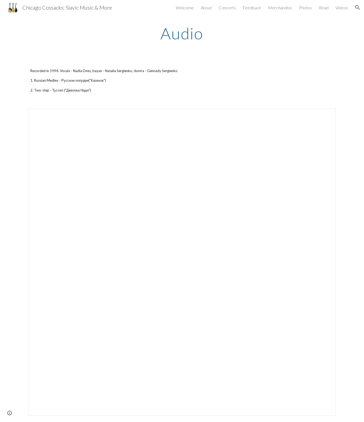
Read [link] (324, 7)
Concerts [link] (227, 7)
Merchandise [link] (280, 7)
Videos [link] (341, 7)
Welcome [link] (185, 7)
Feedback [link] (252, 7)
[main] (182, 33)
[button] (357, 7)
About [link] (206, 7)
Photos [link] (305, 7)
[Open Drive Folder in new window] (326, 115)
